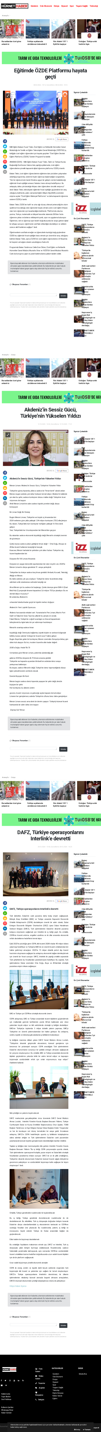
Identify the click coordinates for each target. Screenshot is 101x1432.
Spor (72, 6)
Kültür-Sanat (57, 1396)
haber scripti (4, 1429)
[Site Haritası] (3, 1385)
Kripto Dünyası (58, 1393)
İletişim (41, 1400)
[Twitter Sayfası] (6, 1380)
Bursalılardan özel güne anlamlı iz (87, 158)
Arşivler (41, 1388)
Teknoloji (94, 6)
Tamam (87, 1430)
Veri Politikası (6, 1399)
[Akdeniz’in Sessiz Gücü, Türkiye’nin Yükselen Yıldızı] (35, 448)
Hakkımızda (5, 1394)
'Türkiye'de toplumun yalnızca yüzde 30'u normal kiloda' (87, 255)
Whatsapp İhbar (7, 1410)
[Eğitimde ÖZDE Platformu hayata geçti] (35, 112)
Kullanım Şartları (7, 1407)
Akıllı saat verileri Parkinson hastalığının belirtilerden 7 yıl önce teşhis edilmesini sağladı (88, 274)
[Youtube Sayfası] (15, 1380)
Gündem (34, 6)
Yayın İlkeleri (6, 1397)
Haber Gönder (6, 1413)
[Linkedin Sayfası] (19, 1380)
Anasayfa (5, 16)
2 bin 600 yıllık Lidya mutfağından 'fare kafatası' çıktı (87, 129)
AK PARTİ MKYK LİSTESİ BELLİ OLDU (88, 333)
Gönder (63, 296)
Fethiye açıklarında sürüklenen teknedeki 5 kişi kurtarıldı (88, 145)
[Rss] (24, 1380)
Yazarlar (41, 1383)
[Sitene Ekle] (7, 1385)
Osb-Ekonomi (46, 6)
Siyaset (64, 6)
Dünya (56, 6)
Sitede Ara (83, 1374)
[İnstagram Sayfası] (11, 1380)
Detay (78, 1430)
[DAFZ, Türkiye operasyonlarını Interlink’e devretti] (35, 874)
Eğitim (55, 1398)
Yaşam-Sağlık (82, 6)
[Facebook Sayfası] (2, 1380)
